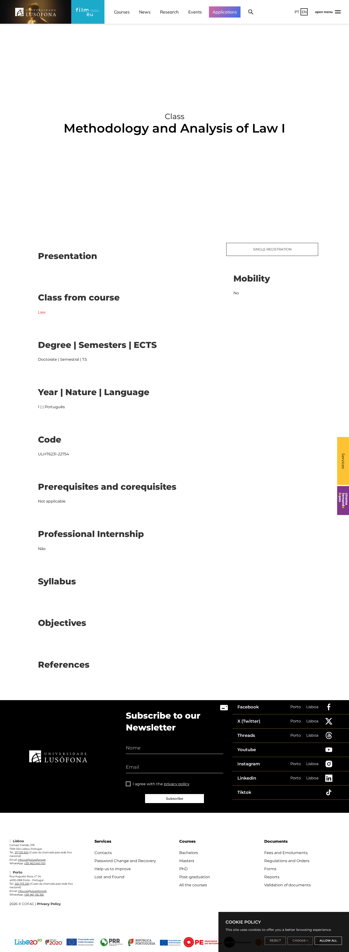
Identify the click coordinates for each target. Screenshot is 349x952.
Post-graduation (194, 877)
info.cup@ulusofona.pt (32, 891)
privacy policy (176, 784)
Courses (122, 12)
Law (42, 312)
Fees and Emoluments (286, 852)
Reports (271, 877)
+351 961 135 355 (34, 894)
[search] (250, 12)
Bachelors (188, 852)
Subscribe (174, 798)
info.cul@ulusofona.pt (32, 859)
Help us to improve (112, 869)
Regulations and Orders (286, 861)
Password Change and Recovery (125, 861)
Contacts (103, 852)
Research (169, 12)
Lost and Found (109, 877)
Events (195, 12)
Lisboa (312, 707)
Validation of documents (287, 885)
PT (297, 11)
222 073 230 (22, 883)
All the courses (193, 885)
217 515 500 (21, 852)
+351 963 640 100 (34, 863)
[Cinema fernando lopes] (343, 500)
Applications (224, 12)
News (145, 12)
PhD (183, 869)
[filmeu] (87, 12)
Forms (270, 869)
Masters (186, 861)
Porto (295, 707)
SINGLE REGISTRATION (272, 249)
